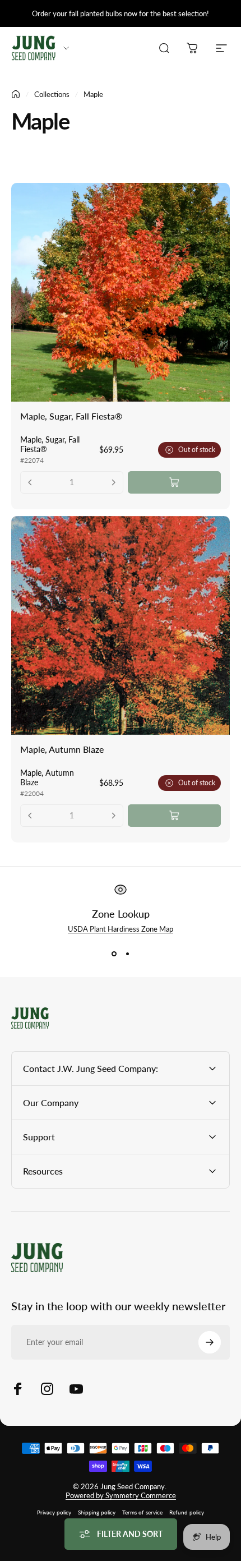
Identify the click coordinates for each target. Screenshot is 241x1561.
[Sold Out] (174, 482)
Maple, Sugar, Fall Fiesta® (71, 416)
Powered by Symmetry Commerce (121, 1495)
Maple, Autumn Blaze (62, 749)
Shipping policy (96, 1512)
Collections (51, 94)
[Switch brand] (66, 48)
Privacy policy (54, 1512)
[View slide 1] (114, 953)
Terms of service (142, 1512)
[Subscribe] (209, 1342)
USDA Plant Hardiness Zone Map (120, 928)
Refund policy (186, 1512)
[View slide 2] (127, 953)
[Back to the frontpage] (15, 94)
